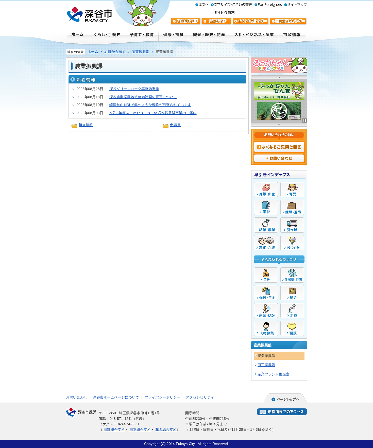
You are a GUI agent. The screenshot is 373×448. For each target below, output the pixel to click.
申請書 (175, 125)
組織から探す (115, 51)
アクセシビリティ (200, 397)
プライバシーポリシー (162, 397)
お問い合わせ (76, 397)
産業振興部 (140, 51)
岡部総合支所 (114, 429)
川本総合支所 (140, 429)
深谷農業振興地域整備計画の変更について (143, 97)
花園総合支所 (166, 429)
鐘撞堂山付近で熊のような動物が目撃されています (150, 105)
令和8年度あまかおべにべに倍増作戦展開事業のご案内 (153, 113)
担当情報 (86, 125)
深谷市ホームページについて (116, 397)
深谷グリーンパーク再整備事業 (134, 89)
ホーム (93, 51)
